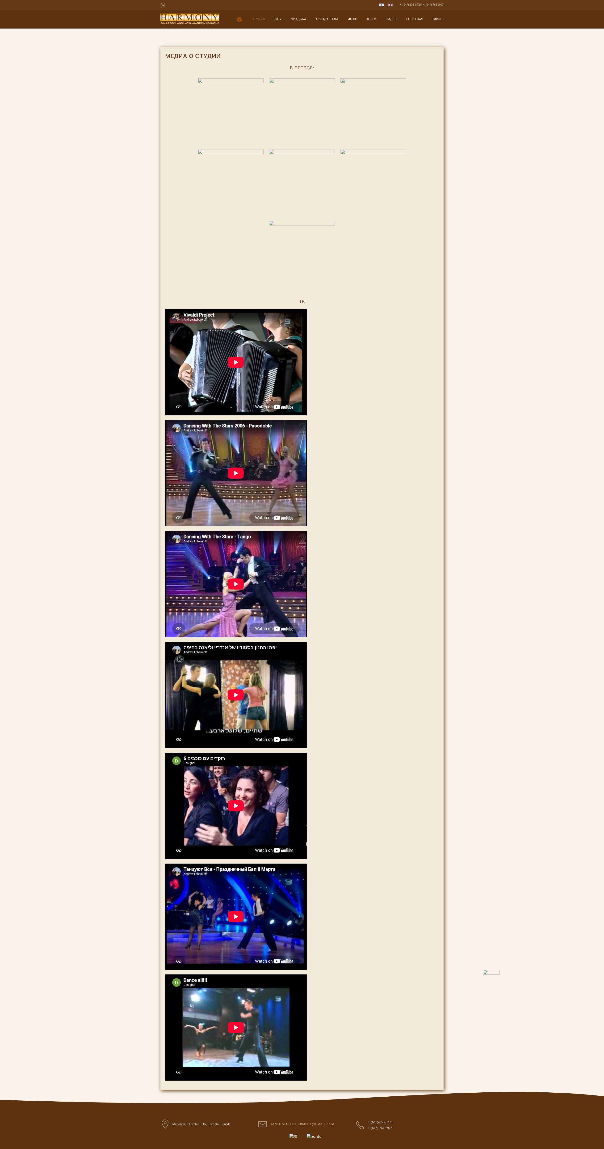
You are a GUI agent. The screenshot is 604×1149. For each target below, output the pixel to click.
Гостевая (414, 19)
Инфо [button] (352, 19)
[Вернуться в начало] (189, 19)
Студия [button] (258, 19)
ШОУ (277, 19)
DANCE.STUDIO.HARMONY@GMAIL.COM (302, 1124)
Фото (371, 19)
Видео (391, 19)
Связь (438, 19)
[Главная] (239, 19)
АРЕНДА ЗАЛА (327, 19)
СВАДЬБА (298, 19)
